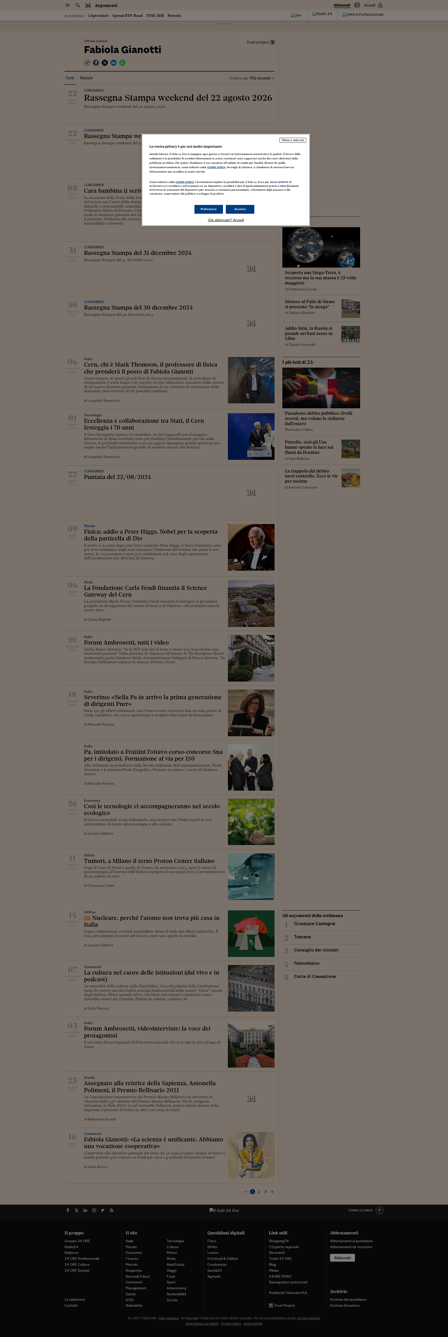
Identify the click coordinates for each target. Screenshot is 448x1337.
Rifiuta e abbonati (293, 140)
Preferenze (209, 209)
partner (283, 181)
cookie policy (216, 167)
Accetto (240, 209)
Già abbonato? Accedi (226, 220)
